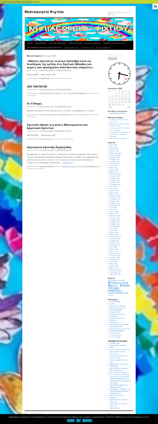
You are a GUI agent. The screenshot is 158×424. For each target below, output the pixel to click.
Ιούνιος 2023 (113, 207)
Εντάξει (71, 420)
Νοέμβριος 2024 (114, 180)
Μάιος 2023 (113, 209)
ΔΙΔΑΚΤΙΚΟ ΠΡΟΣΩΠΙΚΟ (57, 43)
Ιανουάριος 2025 (115, 176)
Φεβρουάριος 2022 (115, 236)
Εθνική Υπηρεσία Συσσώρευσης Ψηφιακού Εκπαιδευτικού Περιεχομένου (120, 352)
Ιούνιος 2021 (113, 247)
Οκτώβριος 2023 (114, 203)
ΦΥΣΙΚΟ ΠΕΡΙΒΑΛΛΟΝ (79, 93)
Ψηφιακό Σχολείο (115, 408)
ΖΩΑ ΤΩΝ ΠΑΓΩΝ (37, 86)
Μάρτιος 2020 (114, 268)
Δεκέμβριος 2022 (115, 220)
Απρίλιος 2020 (114, 266)
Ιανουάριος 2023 (115, 218)
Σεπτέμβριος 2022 (115, 226)
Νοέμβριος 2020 (114, 259)
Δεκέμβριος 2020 (115, 257)
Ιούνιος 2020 (113, 261)
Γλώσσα (112, 303)
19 (129, 99)
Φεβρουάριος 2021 (115, 253)
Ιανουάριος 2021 (115, 255)
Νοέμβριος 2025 (114, 159)
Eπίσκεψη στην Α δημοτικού (118, 138)
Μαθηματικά (114, 316)
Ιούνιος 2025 (113, 165)
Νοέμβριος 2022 (114, 222)
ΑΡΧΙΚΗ (30, 43)
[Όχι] (155, 419)
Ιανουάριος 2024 (115, 197)
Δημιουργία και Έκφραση (48, 114)
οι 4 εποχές (82, 114)
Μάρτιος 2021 (114, 251)
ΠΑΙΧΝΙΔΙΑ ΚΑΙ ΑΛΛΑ (117, 318)
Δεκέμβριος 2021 (115, 238)
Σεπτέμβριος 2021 (115, 245)
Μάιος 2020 (113, 263)
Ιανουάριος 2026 (115, 155)
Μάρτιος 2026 (114, 151)
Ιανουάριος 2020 (115, 272)
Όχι (78, 420)
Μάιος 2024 (113, 188)
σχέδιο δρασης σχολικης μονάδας (120, 329)
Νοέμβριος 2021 (114, 241)
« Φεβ (110, 107)
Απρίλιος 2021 (114, 249)
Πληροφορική (114, 322)
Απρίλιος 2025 (114, 170)
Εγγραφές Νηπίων (103, 47)
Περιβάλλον (57, 93)
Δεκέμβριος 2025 (115, 157)
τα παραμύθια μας (71, 47)
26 (129, 102)
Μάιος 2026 (113, 147)
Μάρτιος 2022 (114, 234)
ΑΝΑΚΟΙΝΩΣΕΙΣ (40, 43)
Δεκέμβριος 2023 (115, 199)
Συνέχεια (68, 162)
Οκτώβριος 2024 (114, 182)
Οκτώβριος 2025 (114, 161)
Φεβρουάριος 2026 (115, 153)
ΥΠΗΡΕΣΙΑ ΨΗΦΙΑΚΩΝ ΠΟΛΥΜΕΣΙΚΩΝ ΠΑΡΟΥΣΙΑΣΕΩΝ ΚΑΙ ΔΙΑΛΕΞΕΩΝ (120, 381)
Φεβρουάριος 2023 (115, 215)
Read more (87, 420)
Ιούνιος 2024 (113, 186)
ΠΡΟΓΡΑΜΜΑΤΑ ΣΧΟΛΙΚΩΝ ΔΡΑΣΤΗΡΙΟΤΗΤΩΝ (44, 47)
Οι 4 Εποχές (34, 103)
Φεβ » (129, 107)
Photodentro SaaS (115, 343)
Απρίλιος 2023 (114, 211)
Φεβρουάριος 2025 (115, 174)
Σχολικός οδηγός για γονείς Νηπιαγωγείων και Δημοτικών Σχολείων (57, 126)
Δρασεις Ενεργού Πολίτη (117, 308)
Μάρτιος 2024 (114, 193)
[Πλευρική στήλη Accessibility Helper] (155, 6)
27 (109, 105)
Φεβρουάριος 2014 (115, 274)
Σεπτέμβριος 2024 (115, 184)
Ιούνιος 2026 (113, 145)
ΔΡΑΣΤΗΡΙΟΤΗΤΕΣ (75, 43)
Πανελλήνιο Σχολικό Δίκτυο (118, 372)
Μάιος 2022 (113, 230)
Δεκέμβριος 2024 (115, 178)
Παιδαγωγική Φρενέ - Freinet (71, 166)
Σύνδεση (36, 2)
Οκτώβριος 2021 (114, 243)
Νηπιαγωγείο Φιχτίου (44, 11)
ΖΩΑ (70, 93)
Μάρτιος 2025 (114, 172)
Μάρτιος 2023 (114, 213)
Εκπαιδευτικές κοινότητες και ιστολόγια (16, 2)
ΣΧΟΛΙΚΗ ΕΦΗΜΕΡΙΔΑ (92, 43)
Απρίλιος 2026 (114, 149)
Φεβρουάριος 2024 (115, 195)
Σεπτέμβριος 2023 (115, 205)
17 (123, 99)
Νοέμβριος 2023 (114, 201)
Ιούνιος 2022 (113, 228)
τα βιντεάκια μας (87, 47)
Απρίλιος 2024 (114, 190)
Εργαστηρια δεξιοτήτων (117, 314)
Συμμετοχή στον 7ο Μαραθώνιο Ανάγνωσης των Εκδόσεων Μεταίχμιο (120, 134)
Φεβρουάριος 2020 (115, 270)
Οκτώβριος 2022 (114, 224)
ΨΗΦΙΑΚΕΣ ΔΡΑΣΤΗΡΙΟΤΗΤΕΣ (114, 43)
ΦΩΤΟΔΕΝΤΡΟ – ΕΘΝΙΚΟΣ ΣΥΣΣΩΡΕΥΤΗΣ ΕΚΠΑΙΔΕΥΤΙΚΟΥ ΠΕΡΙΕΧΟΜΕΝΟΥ (120, 391)
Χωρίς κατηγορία (46, 139)
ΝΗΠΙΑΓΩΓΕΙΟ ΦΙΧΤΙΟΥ (64, 70)
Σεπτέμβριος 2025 (115, 163)
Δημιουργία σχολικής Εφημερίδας (49, 147)
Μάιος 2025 (113, 167)
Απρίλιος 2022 (114, 232)
